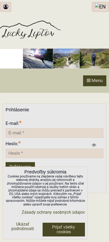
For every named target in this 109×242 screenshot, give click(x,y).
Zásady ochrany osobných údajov (53, 212)
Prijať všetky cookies (63, 229)
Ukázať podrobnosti (22, 226)
